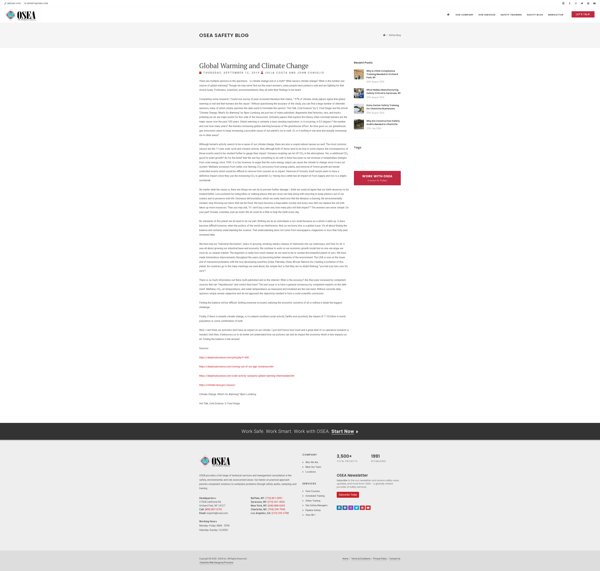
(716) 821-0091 (273, 498)
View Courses (312, 491)
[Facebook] (569, 3)
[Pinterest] (588, 3)
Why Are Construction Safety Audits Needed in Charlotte (383, 122)
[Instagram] (576, 3)
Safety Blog (395, 35)
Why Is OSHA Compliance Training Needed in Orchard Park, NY (382, 74)
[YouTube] (594, 3)
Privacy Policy (380, 558)
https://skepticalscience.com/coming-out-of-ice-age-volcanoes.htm (236, 366)
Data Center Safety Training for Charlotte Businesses (382, 107)
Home (345, 558)
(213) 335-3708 (280, 513)
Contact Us (395, 558)
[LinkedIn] (563, 3)
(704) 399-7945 (276, 509)
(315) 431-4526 (276, 501)
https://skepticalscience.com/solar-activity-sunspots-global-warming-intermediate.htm (247, 375)
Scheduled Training (315, 495)
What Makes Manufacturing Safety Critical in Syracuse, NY (383, 91)
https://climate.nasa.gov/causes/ (217, 385)
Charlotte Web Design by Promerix (216, 562)
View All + (310, 515)
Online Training (312, 500)
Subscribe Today (348, 494)
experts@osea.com (37, 3)
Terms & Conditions (360, 558)
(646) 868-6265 (276, 505)
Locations (310, 471)
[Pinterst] (362, 508)
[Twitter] (582, 3)
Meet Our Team (313, 467)
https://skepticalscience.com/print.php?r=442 (224, 357)
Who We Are (311, 462)
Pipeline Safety (313, 510)
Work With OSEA (377, 178)
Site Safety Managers (316, 505)
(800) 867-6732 (14, 3)
